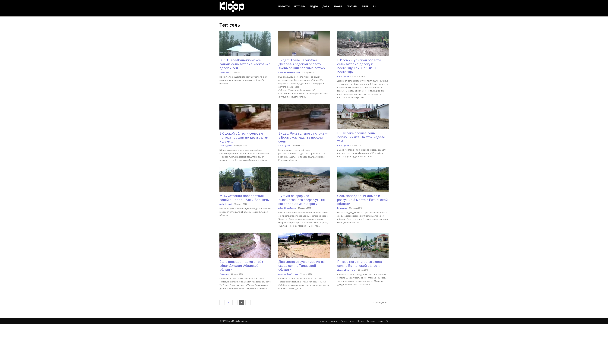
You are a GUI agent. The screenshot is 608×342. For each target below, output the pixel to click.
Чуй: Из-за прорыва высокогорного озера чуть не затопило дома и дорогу (301, 200)
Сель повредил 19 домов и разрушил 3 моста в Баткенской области (362, 200)
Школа (337, 6)
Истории (299, 6)
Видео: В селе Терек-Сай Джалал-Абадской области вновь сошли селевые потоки (302, 64)
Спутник (352, 6)
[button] (385, 6)
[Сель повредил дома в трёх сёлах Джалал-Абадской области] (245, 245)
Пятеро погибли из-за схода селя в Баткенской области (359, 264)
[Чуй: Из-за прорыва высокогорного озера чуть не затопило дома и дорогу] (304, 179)
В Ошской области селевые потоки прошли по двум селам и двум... (244, 137)
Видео (314, 6)
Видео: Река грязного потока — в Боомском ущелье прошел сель (303, 137)
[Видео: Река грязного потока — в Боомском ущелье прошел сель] (304, 117)
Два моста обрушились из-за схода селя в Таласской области (301, 266)
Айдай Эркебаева (287, 208)
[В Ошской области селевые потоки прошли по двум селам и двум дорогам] (245, 117)
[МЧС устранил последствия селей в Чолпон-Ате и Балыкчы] (245, 179)
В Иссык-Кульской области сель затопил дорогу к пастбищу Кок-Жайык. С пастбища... (359, 66)
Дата (325, 6)
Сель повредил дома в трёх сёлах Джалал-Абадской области (241, 266)
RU (374, 6)
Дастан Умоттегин (346, 270)
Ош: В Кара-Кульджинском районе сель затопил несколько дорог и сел (244, 64)
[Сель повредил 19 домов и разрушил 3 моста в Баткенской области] (363, 179)
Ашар (365, 6)
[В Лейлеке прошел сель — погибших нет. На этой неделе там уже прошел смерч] (363, 116)
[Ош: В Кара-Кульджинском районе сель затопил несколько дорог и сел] (245, 43)
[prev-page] (222, 302)
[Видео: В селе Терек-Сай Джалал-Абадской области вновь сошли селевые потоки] (304, 43)
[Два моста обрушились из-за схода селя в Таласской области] (304, 245)
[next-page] (254, 302)
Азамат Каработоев (288, 274)
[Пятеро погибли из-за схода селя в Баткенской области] (363, 245)
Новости (284, 6)
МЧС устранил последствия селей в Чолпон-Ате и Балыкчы (244, 198)
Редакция (224, 72)
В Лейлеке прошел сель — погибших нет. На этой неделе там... (361, 137)
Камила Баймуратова (289, 72)
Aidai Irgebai (343, 76)
